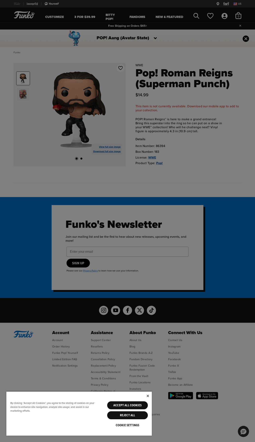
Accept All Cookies (127, 405)
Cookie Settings (127, 425)
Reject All (127, 415)
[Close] (148, 396)
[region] (79, 413)
